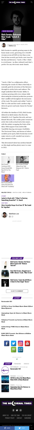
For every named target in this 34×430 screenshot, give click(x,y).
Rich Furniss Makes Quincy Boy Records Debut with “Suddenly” (7, 184)
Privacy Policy (9, 418)
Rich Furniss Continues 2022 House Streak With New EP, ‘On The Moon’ (6, 168)
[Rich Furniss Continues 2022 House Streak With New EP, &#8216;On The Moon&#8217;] (7, 159)
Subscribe (27, 418)
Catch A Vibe (17, 192)
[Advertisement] (17, 239)
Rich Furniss (27, 192)
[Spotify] (13, 349)
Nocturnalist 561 (6, 301)
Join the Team (15, 415)
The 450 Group (26, 415)
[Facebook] (7, 343)
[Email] (20, 349)
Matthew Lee (12, 45)
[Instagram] (20, 343)
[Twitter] (13, 343)
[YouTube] (27, 343)
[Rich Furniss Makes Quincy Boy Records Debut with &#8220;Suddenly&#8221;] (7, 178)
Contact (19, 418)
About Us (6, 415)
